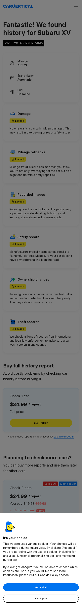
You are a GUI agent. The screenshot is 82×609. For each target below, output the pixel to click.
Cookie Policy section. (54, 575)
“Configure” (26, 567)
